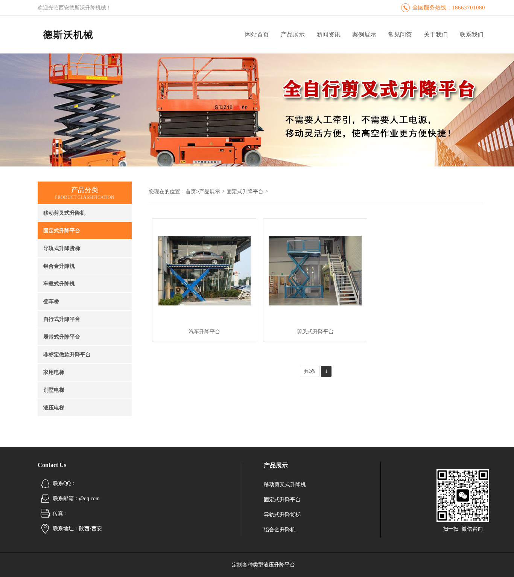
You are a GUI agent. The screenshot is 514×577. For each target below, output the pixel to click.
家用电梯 (53, 372)
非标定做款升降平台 (67, 354)
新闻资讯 (328, 34)
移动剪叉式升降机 (64, 213)
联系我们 (471, 34)
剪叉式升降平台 (315, 331)
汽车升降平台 (204, 331)
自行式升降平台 (61, 319)
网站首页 (257, 34)
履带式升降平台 (61, 337)
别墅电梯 (53, 390)
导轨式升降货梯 (61, 248)
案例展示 (364, 34)
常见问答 (400, 34)
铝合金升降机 (59, 266)
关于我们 (436, 34)
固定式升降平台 (61, 231)
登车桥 (51, 301)
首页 (191, 191)
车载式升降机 (59, 284)
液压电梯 (53, 408)
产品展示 (293, 34)
